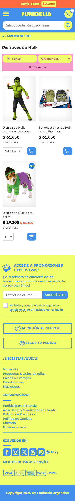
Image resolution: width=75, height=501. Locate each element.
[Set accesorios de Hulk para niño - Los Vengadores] (55, 99)
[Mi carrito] (68, 14)
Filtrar (16, 59)
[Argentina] (7, 452)
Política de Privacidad (19, 414)
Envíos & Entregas (17, 378)
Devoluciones (13, 382)
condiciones (18, 309)
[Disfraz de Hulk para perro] (19, 184)
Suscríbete (55, 295)
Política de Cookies (17, 419)
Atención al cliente (40, 328)
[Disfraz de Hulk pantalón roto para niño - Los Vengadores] (19, 99)
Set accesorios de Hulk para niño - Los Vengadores (55, 129)
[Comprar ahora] (31, 151)
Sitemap (9, 423)
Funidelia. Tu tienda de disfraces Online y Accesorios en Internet (37, 14)
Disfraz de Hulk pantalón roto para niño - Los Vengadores (19, 129)
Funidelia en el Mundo (20, 406)
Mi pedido (10, 369)
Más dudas (11, 386)
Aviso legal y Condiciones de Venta (29, 410)
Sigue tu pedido (40, 343)
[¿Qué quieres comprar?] (6, 14)
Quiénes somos (15, 427)
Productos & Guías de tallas (24, 374)
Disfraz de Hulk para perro (18, 215)
